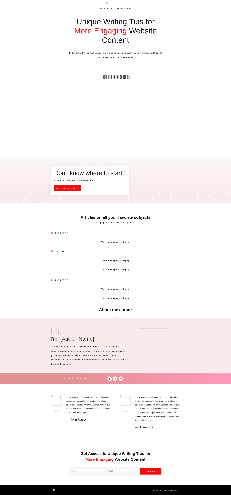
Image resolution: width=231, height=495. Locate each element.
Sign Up (151, 471)
